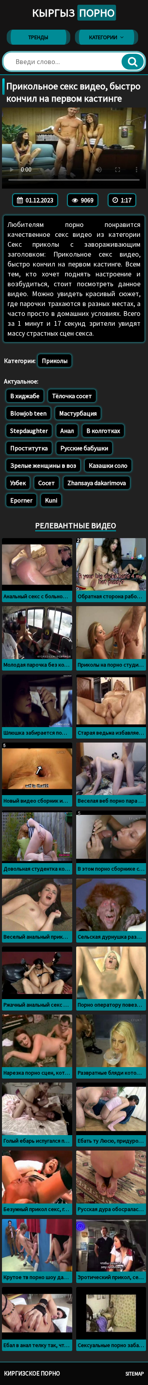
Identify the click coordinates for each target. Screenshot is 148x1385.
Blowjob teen (28, 413)
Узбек (18, 483)
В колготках (103, 431)
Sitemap (135, 1373)
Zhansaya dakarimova (96, 483)
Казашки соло (108, 465)
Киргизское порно (32, 1373)
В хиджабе (24, 396)
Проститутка (29, 448)
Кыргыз (73, 13)
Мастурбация (78, 413)
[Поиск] (133, 62)
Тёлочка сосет (72, 396)
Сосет (46, 483)
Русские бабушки (84, 448)
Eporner (21, 500)
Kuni (51, 500)
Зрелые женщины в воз (43, 465)
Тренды (38, 37)
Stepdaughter (29, 431)
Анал (67, 431)
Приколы (54, 361)
